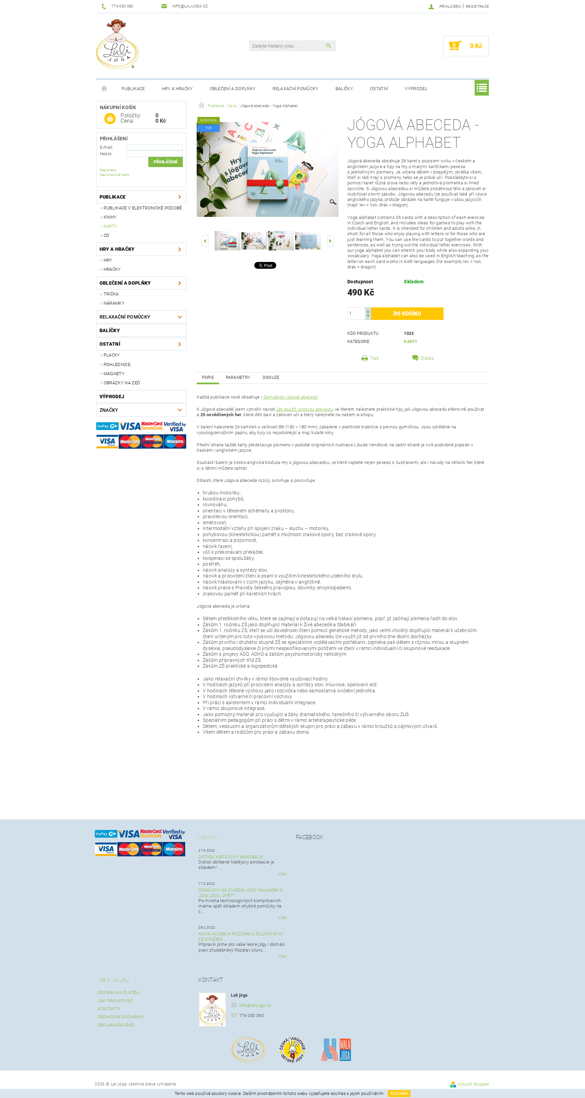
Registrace (477, 6)
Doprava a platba (118, 992)
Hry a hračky (177, 88)
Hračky (112, 269)
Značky (109, 410)
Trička (111, 294)
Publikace (133, 88)
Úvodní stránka (104, 89)
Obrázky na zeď (122, 382)
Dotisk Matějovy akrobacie (230, 856)
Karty (110, 226)
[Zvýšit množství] (368, 310)
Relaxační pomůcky (295, 88)
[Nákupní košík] (110, 119)
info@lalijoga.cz (255, 1005)
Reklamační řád (116, 1025)
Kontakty (109, 1008)
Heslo (106, 153)
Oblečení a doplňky (233, 88)
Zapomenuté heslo (114, 175)
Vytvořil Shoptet (473, 1084)
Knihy (110, 217)
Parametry (238, 377)
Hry (108, 260)
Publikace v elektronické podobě (143, 207)
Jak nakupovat (115, 1000)
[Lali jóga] (117, 43)
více (282, 873)
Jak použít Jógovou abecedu (304, 409)
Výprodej (416, 88)
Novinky (207, 837)
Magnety (114, 373)
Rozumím (399, 1093)
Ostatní (379, 88)
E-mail (106, 147)
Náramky (114, 303)
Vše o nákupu (113, 980)
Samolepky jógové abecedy (290, 397)
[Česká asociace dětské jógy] (292, 1049)
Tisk (374, 358)
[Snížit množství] (368, 316)
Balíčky (344, 88)
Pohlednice (117, 364)
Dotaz (427, 358)
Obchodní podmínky (121, 1016)
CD (107, 235)
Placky (112, 355)
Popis (208, 377)
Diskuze (271, 377)
